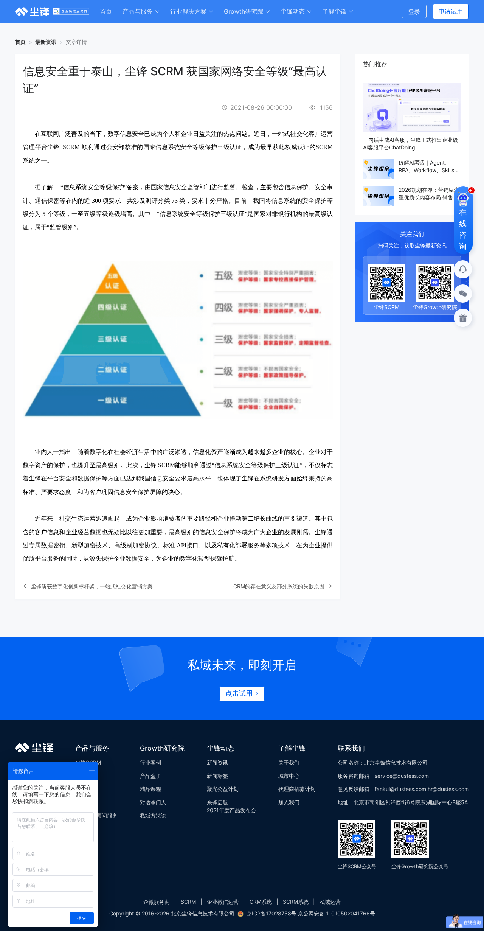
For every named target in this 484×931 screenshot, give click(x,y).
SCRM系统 (296, 901)
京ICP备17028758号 (271, 913)
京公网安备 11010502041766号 (336, 913)
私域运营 (330, 901)
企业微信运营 (223, 901)
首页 (20, 42)
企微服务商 (156, 901)
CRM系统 (261, 901)
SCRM (188, 901)
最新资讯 (45, 42)
